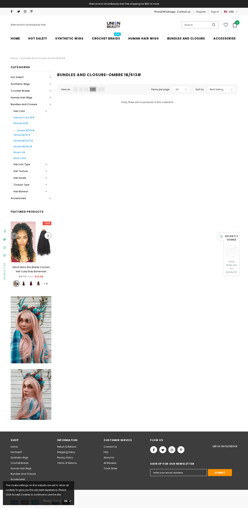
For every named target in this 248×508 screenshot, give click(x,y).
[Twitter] (19, 11)
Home (14, 58)
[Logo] (114, 24)
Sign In (215, 11)
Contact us (183, 11)
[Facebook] (13, 11)
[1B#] (16, 283)
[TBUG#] (31, 283)
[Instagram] (26, 11)
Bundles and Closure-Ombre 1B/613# (43, 58)
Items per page (160, 89)
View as (65, 89)
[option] (31, 254)
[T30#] (24, 283)
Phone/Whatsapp (165, 11)
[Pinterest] (32, 11)
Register (201, 11)
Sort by (199, 89)
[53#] (38, 283)
